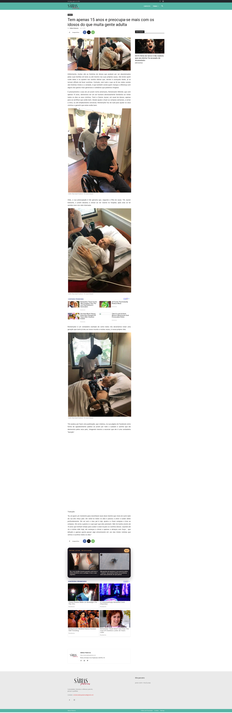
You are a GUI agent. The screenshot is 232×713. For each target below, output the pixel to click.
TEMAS (155, 6)
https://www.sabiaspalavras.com (88, 655)
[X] (89, 32)
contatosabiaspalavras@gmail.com (83, 695)
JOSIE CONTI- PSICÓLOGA (143, 683)
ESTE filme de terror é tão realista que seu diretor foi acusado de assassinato (149, 58)
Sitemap (162, 710)
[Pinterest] (88, 661)
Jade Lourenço (139, 62)
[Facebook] (160, 1)
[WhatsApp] (93, 32)
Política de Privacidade (147, 710)
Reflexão (70, 14)
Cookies (156, 710)
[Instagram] (163, 1)
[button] (162, 6)
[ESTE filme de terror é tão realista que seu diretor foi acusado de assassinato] (149, 40)
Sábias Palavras (74, 28)
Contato (147, 6)
